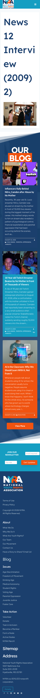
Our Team (7, 540)
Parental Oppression (23, 242)
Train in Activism (10, 625)
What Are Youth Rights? (13, 536)
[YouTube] (14, 693)
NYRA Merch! (9, 641)
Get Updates (29, 462)
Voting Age (8, 592)
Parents (8, 244)
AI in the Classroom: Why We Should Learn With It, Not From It (19, 370)
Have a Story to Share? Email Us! (17, 552)
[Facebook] (4, 693)
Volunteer (7, 617)
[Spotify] (21, 693)
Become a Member (11, 629)
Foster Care (8, 604)
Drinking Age (8, 580)
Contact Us (8, 548)
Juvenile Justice (10, 600)
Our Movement (9, 544)
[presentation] (20, 173)
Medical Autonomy (11, 584)
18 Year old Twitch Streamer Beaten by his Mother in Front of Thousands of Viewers (19, 281)
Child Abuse (11, 242)
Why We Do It (9, 531)
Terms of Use (8, 500)
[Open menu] (35, 4)
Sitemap (10, 648)
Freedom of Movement (13, 576)
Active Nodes (9, 637)
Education (21, 415)
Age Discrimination (11, 572)
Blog (7, 559)
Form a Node (8, 633)
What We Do (8, 527)
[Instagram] (11, 693)
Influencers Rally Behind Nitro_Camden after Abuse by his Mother (19, 192)
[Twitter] (7, 693)
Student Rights (9, 588)
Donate (6, 621)
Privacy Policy (9, 504)
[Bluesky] (17, 693)
